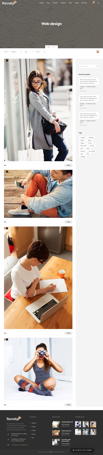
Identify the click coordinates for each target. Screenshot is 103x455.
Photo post (84, 145)
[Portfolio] (98, 52)
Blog (48, 2)
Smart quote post (66, 431)
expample (91, 137)
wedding (83, 156)
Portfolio (55, 2)
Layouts (41, 2)
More (5, 165)
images (82, 143)
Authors (38, 51)
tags (82, 154)
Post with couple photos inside (66, 440)
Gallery (82, 140)
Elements (84, 2)
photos (92, 145)
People (90, 143)
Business (34, 423)
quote (88, 148)
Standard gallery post (67, 422)
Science (34, 434)
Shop (70, 2)
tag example (92, 151)
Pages (76, 2)
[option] (78, 424)
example (83, 137)
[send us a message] (68, 450)
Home (48, 47)
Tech (33, 438)
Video (87, 154)
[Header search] (98, 2)
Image (89, 140)
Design (33, 426)
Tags (26, 51)
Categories (13, 51)
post (82, 148)
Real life (34, 430)
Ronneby (83, 151)
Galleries (63, 2)
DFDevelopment (66, 424)
